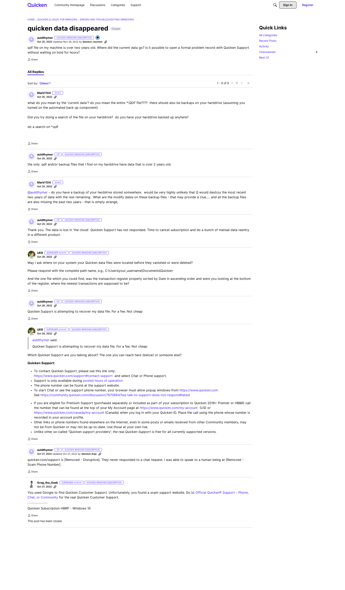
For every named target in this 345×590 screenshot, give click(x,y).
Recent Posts (267, 40)
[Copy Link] (105, 42)
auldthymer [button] (45, 37)
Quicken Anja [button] (89, 453)
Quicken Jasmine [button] (92, 41)
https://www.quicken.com (198, 390)
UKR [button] (40, 252)
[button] (32, 40)
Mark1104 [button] (44, 93)
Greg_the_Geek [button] (47, 482)
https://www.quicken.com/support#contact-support (73, 376)
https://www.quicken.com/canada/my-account (69, 413)
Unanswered (288, 52)
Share (33, 60)
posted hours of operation (103, 381)
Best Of (264, 57)
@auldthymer (38, 192)
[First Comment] (97, 38)
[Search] (275, 5)
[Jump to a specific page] (248, 83)
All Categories (268, 35)
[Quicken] (37, 5)
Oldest (44, 83)
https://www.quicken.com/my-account (169, 408)
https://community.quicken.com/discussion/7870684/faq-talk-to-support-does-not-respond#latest (115, 395)
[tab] (35, 71)
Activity (264, 46)
